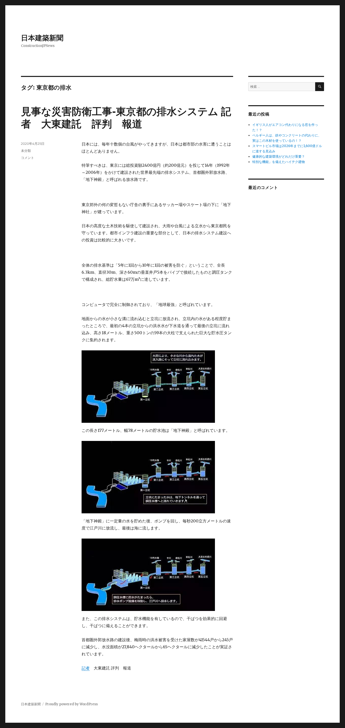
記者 (86, 667)
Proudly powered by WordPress (71, 704)
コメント (27, 158)
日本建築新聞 (42, 38)
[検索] (319, 86)
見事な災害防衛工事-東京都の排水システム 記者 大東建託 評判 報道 (126, 117)
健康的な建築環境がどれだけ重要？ (278, 156)
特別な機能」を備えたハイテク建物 (278, 162)
